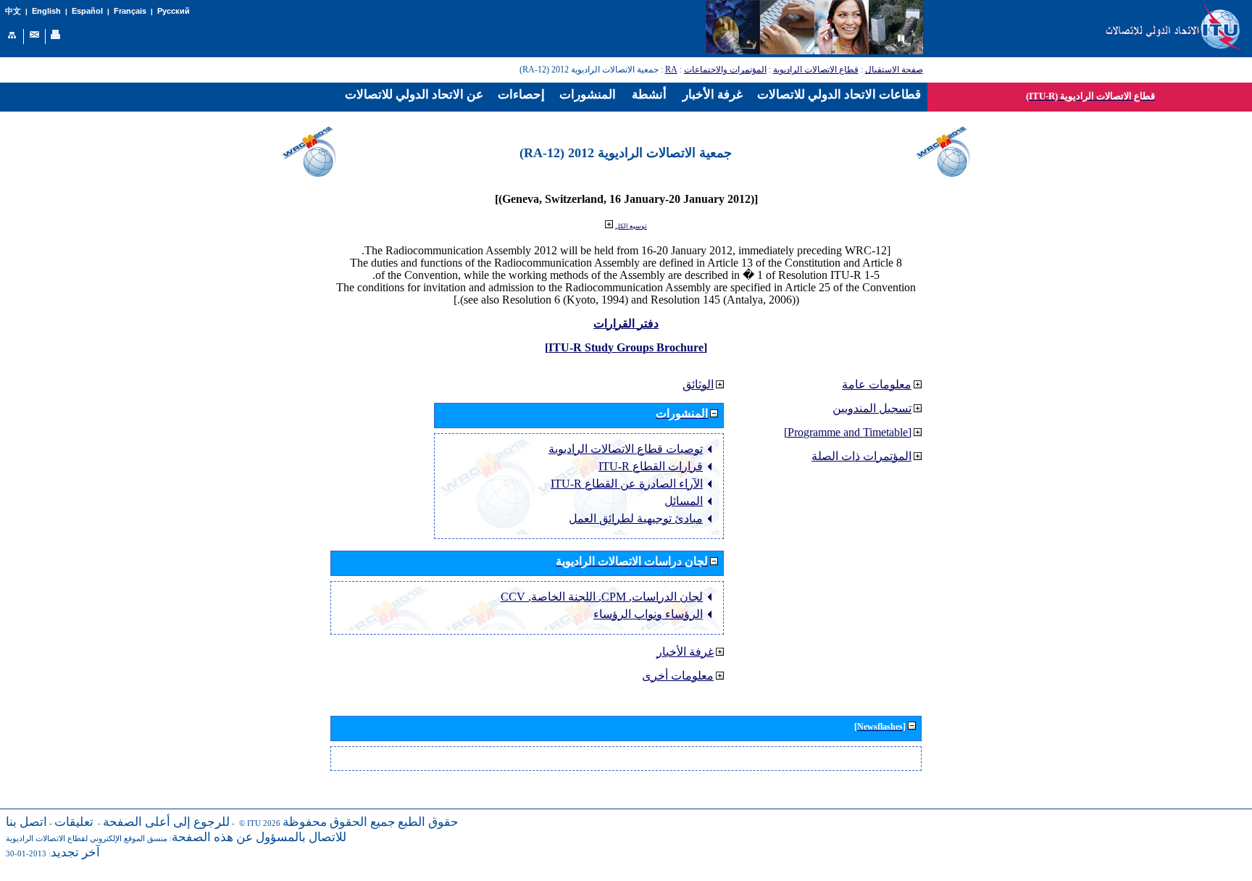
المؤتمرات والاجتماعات (725, 69)
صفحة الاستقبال (894, 69)
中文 (13, 11)
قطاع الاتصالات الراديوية (816, 69)
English (46, 11)
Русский (173, 11)
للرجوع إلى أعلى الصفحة (166, 822)
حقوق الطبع (428, 822)
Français (130, 11)
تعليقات (73, 822)
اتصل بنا (26, 822)
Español (87, 11)
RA (671, 69)
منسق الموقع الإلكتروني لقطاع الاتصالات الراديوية (86, 839)
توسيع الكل (631, 226)
